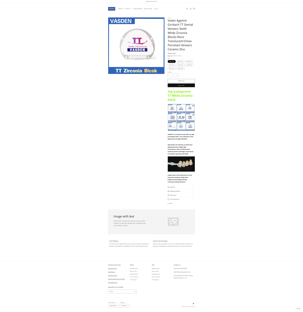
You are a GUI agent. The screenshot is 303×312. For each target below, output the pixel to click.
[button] (128, 8)
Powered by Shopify (191, 306)
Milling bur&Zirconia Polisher (116, 279)
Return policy (133, 271)
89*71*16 (171, 65)
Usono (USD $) (113, 305)
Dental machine (112, 275)
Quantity (170, 72)
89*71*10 (171, 61)
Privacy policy (133, 279)
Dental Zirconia (112, 268)
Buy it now (181, 85)
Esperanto (124, 305)
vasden (185, 306)
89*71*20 (189, 65)
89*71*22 (171, 68)
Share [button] (170, 203)
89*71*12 (180, 61)
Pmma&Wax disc (112, 282)
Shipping (170, 55)
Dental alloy (111, 272)
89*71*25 (180, 68)
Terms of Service (134, 277)
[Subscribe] (134, 291)
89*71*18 (180, 65)
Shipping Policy (134, 268)
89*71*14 (189, 61)
